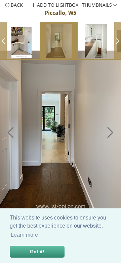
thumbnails (97, 5)
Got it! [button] (37, 251)
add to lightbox (57, 5)
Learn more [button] (24, 235)
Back (16, 5)
